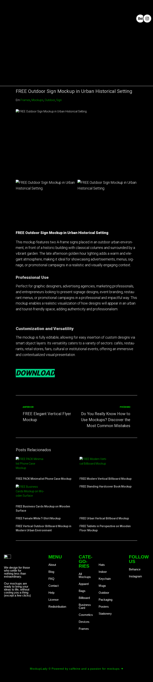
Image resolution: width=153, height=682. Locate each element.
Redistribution (57, 606)
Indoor (103, 571)
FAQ (51, 578)
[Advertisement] (76, 58)
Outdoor (50, 100)
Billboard (84, 597)
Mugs (102, 585)
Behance (134, 569)
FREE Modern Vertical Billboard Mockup (105, 478)
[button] (102, 18)
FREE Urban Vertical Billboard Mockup (104, 518)
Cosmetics (86, 614)
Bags (82, 591)
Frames (25, 100)
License (53, 599)
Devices (84, 621)
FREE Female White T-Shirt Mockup (38, 518)
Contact (53, 585)
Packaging (105, 599)
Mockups (37, 100)
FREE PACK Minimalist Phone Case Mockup (43, 478)
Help (51, 592)
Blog (51, 571)
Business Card (85, 606)
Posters (104, 606)
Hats (102, 564)
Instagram (135, 576)
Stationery (105, 613)
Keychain (105, 578)
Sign (59, 100)
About (52, 564)
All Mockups (85, 575)
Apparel (84, 584)
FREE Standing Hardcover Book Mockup (105, 486)
